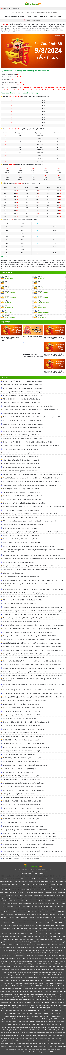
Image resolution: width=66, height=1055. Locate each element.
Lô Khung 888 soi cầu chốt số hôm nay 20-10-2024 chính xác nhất (10, 338)
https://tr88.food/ (29, 903)
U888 (57, 939)
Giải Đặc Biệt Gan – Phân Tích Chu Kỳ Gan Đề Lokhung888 (21, 812)
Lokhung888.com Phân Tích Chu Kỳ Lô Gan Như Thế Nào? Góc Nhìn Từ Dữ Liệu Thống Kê (31, 639)
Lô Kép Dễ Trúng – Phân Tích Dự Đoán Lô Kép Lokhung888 (21, 715)
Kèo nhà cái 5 (12, 1002)
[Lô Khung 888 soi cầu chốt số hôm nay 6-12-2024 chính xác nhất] (54, 347)
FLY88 (37, 953)
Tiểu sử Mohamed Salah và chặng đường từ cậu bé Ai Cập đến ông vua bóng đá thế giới (30, 521)
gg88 (57, 1035)
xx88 (26, 898)
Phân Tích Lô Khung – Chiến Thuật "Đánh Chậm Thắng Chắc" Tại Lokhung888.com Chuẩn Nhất (32, 851)
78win (36, 958)
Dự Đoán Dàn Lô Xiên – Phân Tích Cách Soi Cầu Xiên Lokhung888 (23, 790)
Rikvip (26, 881)
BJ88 (36, 1038)
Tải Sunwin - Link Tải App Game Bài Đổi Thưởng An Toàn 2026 (22, 384)
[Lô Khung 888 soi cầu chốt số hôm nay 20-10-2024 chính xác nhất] (11, 330)
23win (4, 966)
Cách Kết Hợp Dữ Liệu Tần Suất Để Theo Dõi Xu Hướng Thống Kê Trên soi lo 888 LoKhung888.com (34, 558)
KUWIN (41, 977)
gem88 (15, 997)
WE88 (23, 1021)
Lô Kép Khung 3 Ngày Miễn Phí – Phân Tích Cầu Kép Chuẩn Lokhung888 (25, 830)
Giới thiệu (30, 873)
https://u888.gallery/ (9, 969)
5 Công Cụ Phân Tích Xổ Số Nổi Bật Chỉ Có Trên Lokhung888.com (23, 657)
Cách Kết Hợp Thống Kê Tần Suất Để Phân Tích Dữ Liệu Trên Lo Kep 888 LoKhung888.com (31, 514)
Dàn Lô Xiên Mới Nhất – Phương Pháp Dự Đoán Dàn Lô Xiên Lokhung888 (26, 747)
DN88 (17, 986)
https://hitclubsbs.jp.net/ (16, 999)
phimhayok (3, 947)
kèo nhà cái (28, 878)
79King (47, 936)
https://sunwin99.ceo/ (58, 997)
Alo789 (51, 898)
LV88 (56, 922)
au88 (35, 1027)
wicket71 (10, 903)
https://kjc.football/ (32, 1010)
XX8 (19, 966)
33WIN (1, 892)
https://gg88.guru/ (59, 1010)
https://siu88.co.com (60, 1032)
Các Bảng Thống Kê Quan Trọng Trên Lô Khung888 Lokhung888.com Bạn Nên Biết (28, 618)
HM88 (39, 922)
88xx (39, 1027)
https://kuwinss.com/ (60, 980)
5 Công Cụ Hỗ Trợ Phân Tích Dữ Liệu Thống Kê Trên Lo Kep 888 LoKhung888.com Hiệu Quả (31, 628)
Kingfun (52, 920)
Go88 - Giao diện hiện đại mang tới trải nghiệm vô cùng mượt (21, 413)
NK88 (61, 906)
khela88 (15, 903)
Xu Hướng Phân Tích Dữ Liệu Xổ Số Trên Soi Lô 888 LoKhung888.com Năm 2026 (28, 442)
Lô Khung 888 (5, 24)
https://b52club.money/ (56, 1005)
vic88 (9, 889)
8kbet (43, 988)
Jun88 (33, 889)
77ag (1, 898)
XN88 (23, 925)
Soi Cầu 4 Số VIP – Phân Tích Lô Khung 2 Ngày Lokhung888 (21, 740)
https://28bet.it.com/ (21, 955)
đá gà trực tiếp (22, 1046)
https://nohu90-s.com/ (59, 1041)
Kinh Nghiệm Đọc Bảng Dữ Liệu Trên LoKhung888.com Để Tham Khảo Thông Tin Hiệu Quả (31, 614)
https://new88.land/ (57, 950)
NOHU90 (3, 914)
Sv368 (55, 898)
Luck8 (28, 906)
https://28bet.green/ (9, 975)
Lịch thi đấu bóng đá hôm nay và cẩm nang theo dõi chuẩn (20, 453)
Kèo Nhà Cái (58, 920)
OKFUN (37, 980)
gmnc (42, 1052)
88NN (1, 1035)
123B (37, 1008)
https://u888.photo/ (53, 991)
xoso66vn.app (21, 914)
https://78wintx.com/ (11, 947)
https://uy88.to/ (30, 914)
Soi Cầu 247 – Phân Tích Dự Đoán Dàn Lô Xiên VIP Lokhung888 (23, 736)
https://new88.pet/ (30, 953)
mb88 (54, 928)
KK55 (31, 969)
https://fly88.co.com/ (50, 939)
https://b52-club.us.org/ (17, 906)
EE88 (51, 876)
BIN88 (1, 1005)
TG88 (28, 911)
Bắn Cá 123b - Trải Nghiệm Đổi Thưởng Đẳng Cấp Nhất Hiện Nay (23, 427)
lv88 (35, 911)
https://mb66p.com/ (18, 931)
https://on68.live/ (56, 1016)
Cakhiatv (11, 892)
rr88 (35, 997)
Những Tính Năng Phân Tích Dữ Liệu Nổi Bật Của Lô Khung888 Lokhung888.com (28, 654)
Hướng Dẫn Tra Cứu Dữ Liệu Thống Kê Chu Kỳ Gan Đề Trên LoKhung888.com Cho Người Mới (32, 661)
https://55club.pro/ (21, 1016)
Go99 (36, 903)
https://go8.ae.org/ (36, 972)
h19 (5, 1046)
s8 (14, 955)
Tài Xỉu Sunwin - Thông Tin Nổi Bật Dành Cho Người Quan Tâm (22, 600)
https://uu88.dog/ (27, 986)
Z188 (13, 986)
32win (43, 972)
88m (60, 876)
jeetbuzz (5, 903)
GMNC (4, 997)
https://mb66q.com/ (29, 931)
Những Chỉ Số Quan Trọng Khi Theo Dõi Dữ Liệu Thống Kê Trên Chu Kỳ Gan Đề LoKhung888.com (33, 625)
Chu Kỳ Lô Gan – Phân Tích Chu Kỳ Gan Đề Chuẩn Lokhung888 (22, 786)
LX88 (32, 911)
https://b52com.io (5, 925)
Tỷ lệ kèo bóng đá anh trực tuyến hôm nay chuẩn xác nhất (20, 449)
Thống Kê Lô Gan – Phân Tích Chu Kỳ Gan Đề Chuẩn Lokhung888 (23, 743)
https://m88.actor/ (61, 1046)
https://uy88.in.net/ (23, 922)
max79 (52, 1032)
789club (2, 881)
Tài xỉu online (56, 906)
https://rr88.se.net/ (40, 933)
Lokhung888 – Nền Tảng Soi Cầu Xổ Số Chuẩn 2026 (19, 794)
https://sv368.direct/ (44, 898)
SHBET (2, 876)
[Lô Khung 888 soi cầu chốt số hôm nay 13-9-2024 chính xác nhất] (54, 364)
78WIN (15, 1019)
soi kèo (52, 1008)
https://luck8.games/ (52, 911)
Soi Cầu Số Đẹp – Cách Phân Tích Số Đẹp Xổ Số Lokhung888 (22, 758)
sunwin (50, 906)
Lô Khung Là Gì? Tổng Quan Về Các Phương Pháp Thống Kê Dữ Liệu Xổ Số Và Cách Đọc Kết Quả (33, 697)
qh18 (55, 1043)
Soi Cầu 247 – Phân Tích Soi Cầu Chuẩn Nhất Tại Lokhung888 (22, 801)
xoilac (28, 884)
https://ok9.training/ (60, 961)
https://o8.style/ (34, 1013)
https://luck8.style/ (9, 909)
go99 (63, 955)
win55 (8, 928)
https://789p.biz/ (30, 909)
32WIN (52, 964)
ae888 (28, 1046)
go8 (59, 903)
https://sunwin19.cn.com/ (7, 1008)
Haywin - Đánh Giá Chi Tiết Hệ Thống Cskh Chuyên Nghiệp (21, 535)
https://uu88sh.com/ (52, 986)
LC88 (64, 958)
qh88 (2, 1038)
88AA (41, 1049)
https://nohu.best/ (56, 909)
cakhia (57, 884)
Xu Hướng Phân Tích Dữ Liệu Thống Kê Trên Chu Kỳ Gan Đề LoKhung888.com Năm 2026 (31, 409)
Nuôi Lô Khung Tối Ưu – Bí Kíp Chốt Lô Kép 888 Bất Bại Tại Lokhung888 (25, 847)
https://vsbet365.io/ (26, 887)
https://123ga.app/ (16, 991)
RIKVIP (8, 920)
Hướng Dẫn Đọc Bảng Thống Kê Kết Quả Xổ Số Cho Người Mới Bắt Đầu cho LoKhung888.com (32, 675)
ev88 (18, 900)
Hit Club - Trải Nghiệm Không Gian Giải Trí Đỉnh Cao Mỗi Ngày (22, 499)
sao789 (25, 900)
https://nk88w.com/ (15, 977)
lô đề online (62, 878)
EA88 (15, 920)
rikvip (39, 1052)
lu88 (25, 994)
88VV (27, 1021)
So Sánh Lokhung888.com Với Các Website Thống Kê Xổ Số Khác (23, 621)
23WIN (48, 900)
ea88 (24, 911)
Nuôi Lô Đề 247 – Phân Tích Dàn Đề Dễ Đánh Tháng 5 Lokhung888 (23, 729)
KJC (25, 892)
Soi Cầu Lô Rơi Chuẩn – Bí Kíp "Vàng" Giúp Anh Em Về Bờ (21, 858)
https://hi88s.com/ (19, 881)
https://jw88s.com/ (5, 977)
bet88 (30, 933)
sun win (8, 906)
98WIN (9, 917)
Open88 (44, 922)
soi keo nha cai (51, 994)
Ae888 (16, 1008)
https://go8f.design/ (41, 900)
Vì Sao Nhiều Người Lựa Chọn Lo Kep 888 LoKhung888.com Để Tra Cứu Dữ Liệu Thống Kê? (31, 478)
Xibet (21, 994)
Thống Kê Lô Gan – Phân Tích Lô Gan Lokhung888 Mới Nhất (21, 779)
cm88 (24, 936)
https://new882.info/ (8, 953)
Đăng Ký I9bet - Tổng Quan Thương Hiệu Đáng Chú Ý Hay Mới (22, 438)
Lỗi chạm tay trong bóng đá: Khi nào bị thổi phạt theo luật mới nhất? (23, 524)
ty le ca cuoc (58, 999)
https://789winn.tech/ (43, 983)
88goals (19, 1002)
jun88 (35, 944)
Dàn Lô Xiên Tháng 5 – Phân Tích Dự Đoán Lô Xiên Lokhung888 (23, 707)
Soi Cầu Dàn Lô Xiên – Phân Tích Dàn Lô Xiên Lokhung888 (21, 819)
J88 (12, 955)
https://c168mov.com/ (5, 942)
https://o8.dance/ (34, 966)
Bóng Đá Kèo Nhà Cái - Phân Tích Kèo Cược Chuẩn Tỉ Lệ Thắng (23, 395)
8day (29, 900)
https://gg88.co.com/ (48, 895)
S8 (4, 878)
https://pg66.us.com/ (33, 895)
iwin (23, 1002)
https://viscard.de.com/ (7, 1019)
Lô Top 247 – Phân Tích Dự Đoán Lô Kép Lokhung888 (19, 768)
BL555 (39, 969)
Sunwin (27, 876)
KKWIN (48, 964)
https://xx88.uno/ (56, 1013)
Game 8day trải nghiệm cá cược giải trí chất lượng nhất (19, 603)
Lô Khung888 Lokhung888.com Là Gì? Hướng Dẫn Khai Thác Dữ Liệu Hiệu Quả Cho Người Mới (32, 693)
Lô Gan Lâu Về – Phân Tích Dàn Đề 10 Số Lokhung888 (20, 733)
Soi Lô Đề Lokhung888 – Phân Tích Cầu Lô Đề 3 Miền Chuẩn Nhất (23, 783)
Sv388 (36, 898)
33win (54, 914)
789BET (32, 939)
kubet (56, 889)
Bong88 (7, 900)
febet (31, 1041)
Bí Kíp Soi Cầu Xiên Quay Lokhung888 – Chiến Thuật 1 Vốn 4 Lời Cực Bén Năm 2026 (29, 837)
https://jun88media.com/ (27, 961)
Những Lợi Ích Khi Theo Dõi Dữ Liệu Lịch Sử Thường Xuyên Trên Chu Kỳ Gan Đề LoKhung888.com (33, 506)
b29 (11, 1032)
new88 (49, 953)
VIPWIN (47, 909)
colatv (53, 881)
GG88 (40, 895)
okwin (20, 983)
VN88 (59, 911)
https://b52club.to (5, 1032)
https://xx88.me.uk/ (60, 1008)
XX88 (2, 895)
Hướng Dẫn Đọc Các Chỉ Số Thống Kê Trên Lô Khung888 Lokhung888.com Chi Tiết (28, 546)
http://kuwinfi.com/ (32, 975)
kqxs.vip (17, 889)
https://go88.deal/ (4, 999)
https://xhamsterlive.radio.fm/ (12, 876)
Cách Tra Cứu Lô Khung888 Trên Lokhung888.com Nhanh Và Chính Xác (25, 672)
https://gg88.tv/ (49, 1019)
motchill (27, 1041)
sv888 (24, 906)
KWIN (20, 1035)
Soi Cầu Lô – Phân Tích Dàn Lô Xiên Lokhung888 (18, 772)
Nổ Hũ (45, 953)
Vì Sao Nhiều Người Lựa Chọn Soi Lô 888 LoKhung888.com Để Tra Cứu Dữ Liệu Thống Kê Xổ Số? (33, 481)
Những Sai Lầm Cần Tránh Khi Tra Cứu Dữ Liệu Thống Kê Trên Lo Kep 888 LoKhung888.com (31, 555)
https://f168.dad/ (16, 942)
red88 (5, 889)
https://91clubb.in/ (35, 1016)
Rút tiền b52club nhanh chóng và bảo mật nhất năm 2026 (20, 471)
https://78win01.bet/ (28, 944)
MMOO (24, 920)
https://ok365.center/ (7, 933)
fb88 (17, 1024)
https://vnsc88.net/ (46, 942)
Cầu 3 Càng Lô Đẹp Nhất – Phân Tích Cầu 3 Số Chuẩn (20, 822)
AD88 (15, 966)
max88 (64, 1005)
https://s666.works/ (43, 914)
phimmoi (40, 955)
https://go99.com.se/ (6, 911)
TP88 (30, 1030)
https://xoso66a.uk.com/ (49, 925)
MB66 (18, 933)
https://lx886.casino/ (6, 986)
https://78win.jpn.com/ (28, 958)
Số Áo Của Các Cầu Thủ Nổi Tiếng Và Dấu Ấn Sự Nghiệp (20, 528)
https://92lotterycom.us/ (11, 1013)
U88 (45, 1024)
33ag (12, 898)
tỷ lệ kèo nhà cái (36, 878)
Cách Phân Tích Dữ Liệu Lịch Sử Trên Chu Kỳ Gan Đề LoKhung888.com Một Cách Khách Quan (32, 643)
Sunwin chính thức (60, 994)
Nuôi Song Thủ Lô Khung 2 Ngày (32, 336)
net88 (52, 1002)
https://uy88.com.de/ (13, 922)
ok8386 (54, 947)
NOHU (55, 955)
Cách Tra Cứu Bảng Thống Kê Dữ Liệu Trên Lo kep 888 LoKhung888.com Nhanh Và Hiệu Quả (32, 664)
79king (24, 939)
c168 (61, 939)
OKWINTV (3, 920)
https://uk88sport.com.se (43, 1032)
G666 (55, 1021)
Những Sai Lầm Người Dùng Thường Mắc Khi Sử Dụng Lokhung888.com (25, 596)
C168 (43, 936)
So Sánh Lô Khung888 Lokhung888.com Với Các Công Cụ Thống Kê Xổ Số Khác (28, 593)
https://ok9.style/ (6, 955)
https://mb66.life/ (39, 931)
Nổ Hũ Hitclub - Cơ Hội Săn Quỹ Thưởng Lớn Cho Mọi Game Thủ (23, 496)
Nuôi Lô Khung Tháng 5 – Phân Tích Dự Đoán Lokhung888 (21, 704)
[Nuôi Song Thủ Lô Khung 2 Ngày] (33, 330)
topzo (63, 876)
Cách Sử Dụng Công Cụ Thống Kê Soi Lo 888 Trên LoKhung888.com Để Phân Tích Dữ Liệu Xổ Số (33, 668)
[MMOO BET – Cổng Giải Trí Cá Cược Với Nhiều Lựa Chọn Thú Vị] (33, 347)
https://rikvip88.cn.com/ (48, 903)
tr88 (11, 972)
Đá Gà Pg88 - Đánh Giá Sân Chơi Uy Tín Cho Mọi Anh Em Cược (23, 424)
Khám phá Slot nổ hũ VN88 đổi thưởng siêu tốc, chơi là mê (21, 576)
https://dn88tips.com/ (28, 983)
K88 (28, 994)
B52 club (41, 1002)
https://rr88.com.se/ (57, 953)
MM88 (35, 892)
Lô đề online (29, 1043)
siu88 (28, 997)
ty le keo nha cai (23, 1008)
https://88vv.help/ (46, 958)
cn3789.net (57, 1049)
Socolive (25, 975)
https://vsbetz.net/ (16, 887)
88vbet (40, 964)
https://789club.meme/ (18, 1041)
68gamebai (7, 1038)
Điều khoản (41, 873)
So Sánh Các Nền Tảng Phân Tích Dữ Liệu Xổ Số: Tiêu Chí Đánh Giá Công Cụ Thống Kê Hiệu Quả (33, 589)
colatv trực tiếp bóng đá (45, 881)
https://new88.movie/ (32, 936)
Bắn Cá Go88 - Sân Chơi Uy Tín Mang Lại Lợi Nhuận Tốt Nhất (22, 420)
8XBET (31, 876)
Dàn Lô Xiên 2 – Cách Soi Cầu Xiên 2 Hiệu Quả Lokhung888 (21, 804)
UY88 (39, 903)
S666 (27, 925)
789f (5, 972)
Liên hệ (36, 873)
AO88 (40, 925)
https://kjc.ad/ (20, 898)
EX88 (63, 911)
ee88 (63, 895)
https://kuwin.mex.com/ (59, 977)
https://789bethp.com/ (10, 1016)
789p (32, 906)
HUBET (51, 1052)
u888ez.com (22, 950)
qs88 (14, 972)
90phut (61, 884)
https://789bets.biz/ (42, 944)
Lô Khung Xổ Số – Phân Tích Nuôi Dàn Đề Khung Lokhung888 (22, 751)
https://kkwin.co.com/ (59, 969)
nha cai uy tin (50, 999)
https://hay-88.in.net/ (35, 1021)
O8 (43, 947)
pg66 (59, 988)
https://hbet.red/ (8, 994)
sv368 (59, 898)
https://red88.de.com (31, 1032)
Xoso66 (56, 895)
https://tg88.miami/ (49, 980)
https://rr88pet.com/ (24, 969)
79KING (6, 892)
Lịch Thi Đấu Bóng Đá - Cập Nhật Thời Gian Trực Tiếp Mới (21, 510)
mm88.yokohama (48, 892)
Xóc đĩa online (4, 1002)
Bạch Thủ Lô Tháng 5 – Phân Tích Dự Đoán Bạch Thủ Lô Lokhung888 (24, 700)
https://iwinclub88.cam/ (40, 994)
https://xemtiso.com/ (43, 876)
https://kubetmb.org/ (46, 889)
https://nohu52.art (31, 920)
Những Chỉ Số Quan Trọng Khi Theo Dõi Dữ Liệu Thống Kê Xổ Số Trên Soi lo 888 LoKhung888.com (33, 650)
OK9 (53, 942)
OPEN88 (39, 942)
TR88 (59, 975)
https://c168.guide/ (29, 964)
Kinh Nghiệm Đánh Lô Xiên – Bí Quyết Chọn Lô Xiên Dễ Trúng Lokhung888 (26, 722)
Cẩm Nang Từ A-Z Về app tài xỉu (13, 573)
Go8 (45, 977)
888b (11, 900)
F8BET (32, 955)
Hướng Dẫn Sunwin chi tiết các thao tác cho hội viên (19, 562)
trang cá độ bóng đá (46, 878)
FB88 (13, 1024)
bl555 (26, 977)
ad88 (1, 966)
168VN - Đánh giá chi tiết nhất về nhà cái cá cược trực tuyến (21, 460)
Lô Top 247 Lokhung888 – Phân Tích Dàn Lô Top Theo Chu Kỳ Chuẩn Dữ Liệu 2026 (28, 844)
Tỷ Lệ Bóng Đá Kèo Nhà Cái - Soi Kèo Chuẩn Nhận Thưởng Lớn (23, 392)
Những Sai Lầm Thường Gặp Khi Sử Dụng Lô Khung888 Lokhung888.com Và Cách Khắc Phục (32, 566)
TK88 (37, 986)
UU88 (8, 983)
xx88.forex (31, 898)
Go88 (1, 878)
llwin (50, 1016)
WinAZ (60, 964)
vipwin (25, 928)
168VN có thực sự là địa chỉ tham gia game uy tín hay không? (21, 463)
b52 (35, 961)
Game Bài (53, 900)
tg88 (27, 950)
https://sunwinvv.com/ (18, 1052)
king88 (45, 1038)
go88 (42, 906)
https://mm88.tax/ (46, 1013)
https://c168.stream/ (9, 964)
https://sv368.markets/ (27, 991)
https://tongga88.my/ (12, 1046)
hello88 (2, 991)
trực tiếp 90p (7, 898)
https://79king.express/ (57, 931)
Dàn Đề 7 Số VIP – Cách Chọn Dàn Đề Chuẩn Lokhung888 (21, 776)
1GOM (33, 1002)
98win (57, 928)
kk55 (46, 972)
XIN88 (33, 1049)
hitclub (22, 876)
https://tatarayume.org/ (51, 988)
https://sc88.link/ (61, 947)
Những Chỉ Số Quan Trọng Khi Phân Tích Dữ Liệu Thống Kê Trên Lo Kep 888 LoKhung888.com (32, 646)
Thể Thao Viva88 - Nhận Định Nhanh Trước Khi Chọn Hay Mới (22, 492)
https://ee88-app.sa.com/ (22, 917)
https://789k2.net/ (41, 961)
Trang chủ (11, 12)
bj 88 (64, 920)
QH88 (48, 1008)
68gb (25, 889)
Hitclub (2, 900)
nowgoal (38, 889)
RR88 (22, 933)
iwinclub (12, 881)
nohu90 (61, 1030)
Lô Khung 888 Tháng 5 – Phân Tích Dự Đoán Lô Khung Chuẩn (22, 711)
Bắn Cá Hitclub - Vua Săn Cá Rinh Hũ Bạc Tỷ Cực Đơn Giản (21, 517)
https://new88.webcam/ (57, 944)
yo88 (21, 900)
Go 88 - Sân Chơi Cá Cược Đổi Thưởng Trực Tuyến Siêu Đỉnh (22, 542)
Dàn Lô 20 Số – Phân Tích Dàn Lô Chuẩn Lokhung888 (19, 718)
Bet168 (35, 1043)
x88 (60, 914)
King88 (2, 958)
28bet (33, 950)
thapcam (8, 887)
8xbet (35, 969)
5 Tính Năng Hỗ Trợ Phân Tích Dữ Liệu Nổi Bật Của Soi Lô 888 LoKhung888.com (28, 632)
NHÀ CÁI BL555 (19, 892)
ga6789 (24, 997)
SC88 (63, 1019)
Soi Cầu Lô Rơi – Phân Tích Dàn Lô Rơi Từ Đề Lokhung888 (21, 725)
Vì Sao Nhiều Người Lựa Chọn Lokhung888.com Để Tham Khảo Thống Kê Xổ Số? (28, 406)
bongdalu (44, 999)
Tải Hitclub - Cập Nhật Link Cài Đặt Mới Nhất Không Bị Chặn (21, 402)
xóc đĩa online (9, 1035)
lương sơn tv (58, 942)
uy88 (57, 914)
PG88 (60, 895)
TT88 (13, 911)
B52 (12, 920)
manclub (62, 1002)
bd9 (23, 903)
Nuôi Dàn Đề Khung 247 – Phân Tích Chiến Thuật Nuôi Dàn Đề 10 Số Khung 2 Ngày (29, 833)
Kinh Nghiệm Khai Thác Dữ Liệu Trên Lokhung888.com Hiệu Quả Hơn (24, 503)
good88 (40, 988)
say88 (56, 903)
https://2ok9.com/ (54, 936)
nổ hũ (42, 887)
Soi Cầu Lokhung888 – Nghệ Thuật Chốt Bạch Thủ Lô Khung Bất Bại (24, 855)
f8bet (28, 939)
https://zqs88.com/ (32, 928)
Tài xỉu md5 (61, 986)
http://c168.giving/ (10, 944)
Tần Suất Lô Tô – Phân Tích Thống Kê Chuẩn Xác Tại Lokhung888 (23, 808)
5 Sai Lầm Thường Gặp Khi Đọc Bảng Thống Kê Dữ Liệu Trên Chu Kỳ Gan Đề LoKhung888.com (32, 607)
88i (54, 876)
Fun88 (14, 895)
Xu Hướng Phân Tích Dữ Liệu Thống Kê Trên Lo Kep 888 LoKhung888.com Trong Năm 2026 (31, 417)
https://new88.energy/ (19, 953)
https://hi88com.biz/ (36, 1019)
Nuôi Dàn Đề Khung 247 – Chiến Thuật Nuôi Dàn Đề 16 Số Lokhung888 (25, 765)
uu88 (53, 889)
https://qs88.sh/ (29, 988)
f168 (43, 950)
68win (17, 911)
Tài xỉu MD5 (28, 1002)
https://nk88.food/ (60, 925)
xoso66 (28, 892)
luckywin (48, 969)
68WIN (19, 920)
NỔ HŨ (22, 947)
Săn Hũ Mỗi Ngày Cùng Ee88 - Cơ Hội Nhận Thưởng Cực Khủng (23, 388)
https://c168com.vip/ (10, 958)
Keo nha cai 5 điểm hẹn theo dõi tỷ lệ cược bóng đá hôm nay (21, 467)
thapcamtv (23, 884)
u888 (65, 966)
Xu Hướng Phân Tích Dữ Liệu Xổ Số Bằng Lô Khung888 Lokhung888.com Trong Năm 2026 (31, 445)
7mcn (63, 999)
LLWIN (6, 961)
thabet (56, 1024)
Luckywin (50, 1021)
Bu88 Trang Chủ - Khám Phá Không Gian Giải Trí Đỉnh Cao (21, 488)
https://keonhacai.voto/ (28, 999)
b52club (7, 881)
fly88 (25, 942)
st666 (63, 917)
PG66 (21, 889)
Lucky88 (40, 892)
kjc (17, 950)
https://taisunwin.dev (45, 917)
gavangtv (3, 887)
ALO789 (37, 939)
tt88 (18, 928)
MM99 (36, 914)
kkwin (46, 975)
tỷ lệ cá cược (55, 878)
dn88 (12, 928)
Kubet (38, 887)
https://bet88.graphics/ (46, 997)
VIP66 (5, 895)
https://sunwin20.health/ (7, 1043)
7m (4, 1035)
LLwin (19, 1019)
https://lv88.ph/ (8, 980)
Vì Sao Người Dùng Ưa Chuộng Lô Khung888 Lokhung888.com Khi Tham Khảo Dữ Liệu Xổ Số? (32, 485)
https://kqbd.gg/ (49, 887)
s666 (12, 966)
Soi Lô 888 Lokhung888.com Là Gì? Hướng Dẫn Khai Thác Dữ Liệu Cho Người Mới (28, 690)
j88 (40, 950)
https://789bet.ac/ (13, 1021)
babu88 (20, 903)
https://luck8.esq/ (41, 911)
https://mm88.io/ (61, 892)
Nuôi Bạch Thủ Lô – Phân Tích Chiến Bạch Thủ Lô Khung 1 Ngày (23, 826)
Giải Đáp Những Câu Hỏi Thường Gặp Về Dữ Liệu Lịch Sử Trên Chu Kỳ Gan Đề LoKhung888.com (33, 474)
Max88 (47, 1005)
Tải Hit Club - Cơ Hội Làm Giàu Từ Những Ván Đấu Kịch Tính (22, 435)
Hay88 (45, 1021)
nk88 (15, 928)
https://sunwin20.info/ (6, 1027)
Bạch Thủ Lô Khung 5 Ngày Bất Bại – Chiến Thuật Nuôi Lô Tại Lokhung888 (26, 815)
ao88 (57, 876)
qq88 (64, 889)
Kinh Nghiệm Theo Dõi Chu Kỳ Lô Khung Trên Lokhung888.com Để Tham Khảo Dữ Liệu (30, 636)
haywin (15, 914)
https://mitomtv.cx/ (34, 917)
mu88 (7, 1030)
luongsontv (34, 884)
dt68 (65, 991)
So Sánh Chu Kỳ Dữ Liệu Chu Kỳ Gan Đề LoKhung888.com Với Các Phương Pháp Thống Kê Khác (33, 580)
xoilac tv (31, 881)
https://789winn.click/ (57, 958)
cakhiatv (40, 884)
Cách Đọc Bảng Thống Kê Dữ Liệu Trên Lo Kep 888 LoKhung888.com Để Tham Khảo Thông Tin (32, 611)
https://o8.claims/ (44, 966)
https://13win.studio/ (20, 909)
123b (16, 1030)
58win (20, 944)
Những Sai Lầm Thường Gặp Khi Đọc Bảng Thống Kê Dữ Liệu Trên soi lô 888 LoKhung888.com (32, 532)
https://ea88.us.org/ (27, 1024)
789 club (11, 914)
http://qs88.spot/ (58, 983)
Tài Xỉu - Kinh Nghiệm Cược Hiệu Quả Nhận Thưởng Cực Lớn (22, 399)
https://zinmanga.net (8, 931)
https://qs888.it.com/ (33, 977)
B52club (34, 887)
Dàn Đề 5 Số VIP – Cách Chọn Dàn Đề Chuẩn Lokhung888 (21, 761)
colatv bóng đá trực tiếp (14, 884)
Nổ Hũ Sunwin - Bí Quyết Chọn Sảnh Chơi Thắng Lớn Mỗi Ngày (22, 431)
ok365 (42, 991)
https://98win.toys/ (39, 909)
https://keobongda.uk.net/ (41, 1030)
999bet (58, 887)
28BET (63, 903)
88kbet (12, 983)
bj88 (7, 1049)
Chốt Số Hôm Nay (19, 12)
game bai (17, 878)
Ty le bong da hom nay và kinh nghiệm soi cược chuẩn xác (21, 456)
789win (38, 920)
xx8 (64, 964)
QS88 (5, 922)
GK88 (52, 961)
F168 (20, 939)
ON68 (46, 947)
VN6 (50, 966)
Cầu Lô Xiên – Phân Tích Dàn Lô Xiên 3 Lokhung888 (19, 754)
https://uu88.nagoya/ (25, 1027)
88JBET (42, 980)
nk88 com (18, 980)
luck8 (54, 887)
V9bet (14, 900)
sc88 (60, 936)
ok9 (30, 947)
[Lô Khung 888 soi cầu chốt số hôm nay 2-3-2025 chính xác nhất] (54, 330)
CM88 (58, 933)
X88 (39, 906)
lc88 (2, 917)
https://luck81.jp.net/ (47, 928)
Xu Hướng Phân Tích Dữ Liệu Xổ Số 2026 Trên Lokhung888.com (23, 381)
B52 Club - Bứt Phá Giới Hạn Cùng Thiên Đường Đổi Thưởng (22, 539)
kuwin (21, 911)
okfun (23, 980)
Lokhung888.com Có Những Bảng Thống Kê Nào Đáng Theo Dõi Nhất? (25, 569)
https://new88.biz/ (17, 936)
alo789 (35, 876)
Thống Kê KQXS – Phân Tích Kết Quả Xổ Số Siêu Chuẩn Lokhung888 (24, 797)
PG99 (25, 895)
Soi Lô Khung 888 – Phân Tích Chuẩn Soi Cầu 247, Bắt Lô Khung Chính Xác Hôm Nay (29, 840)
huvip (14, 994)
